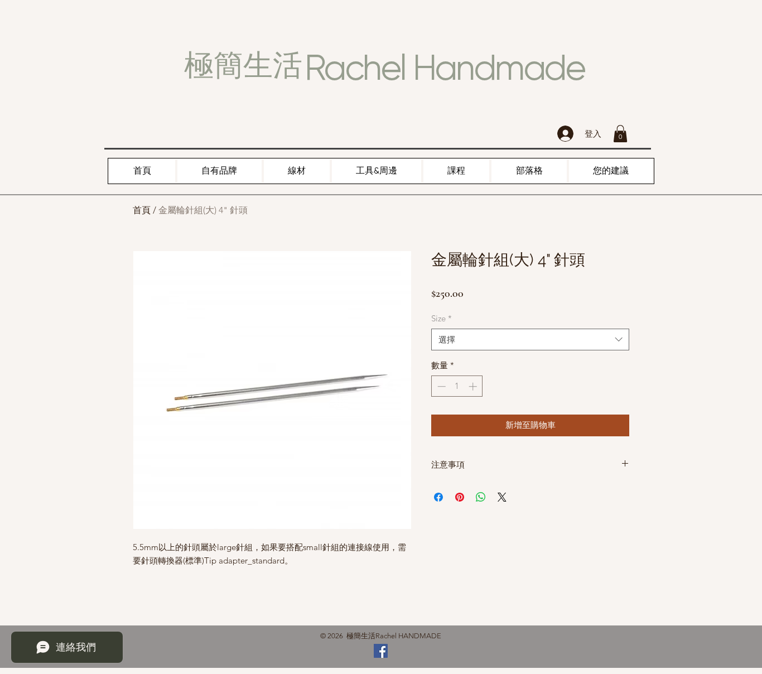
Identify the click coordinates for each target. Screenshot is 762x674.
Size (441, 318)
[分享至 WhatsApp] (481, 497)
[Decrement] (440, 386)
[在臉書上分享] (438, 497)
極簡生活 (243, 65)
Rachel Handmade (445, 67)
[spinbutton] (457, 386)
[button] (620, 133)
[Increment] (473, 386)
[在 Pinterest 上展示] (459, 497)
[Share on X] (502, 497)
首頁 (142, 210)
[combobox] (530, 339)
